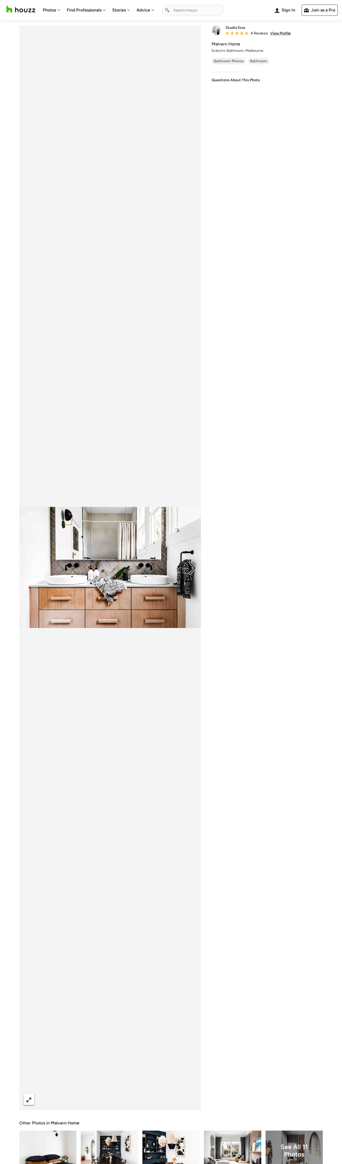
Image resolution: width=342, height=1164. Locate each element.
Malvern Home (65, 1123)
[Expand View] (29, 1099)
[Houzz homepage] (20, 9)
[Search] (167, 10)
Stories (119, 10)
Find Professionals (84, 10)
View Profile (280, 33)
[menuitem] (52, 10)
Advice (143, 10)
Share (100, 1099)
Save (127, 1099)
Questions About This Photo (236, 80)
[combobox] (193, 10)
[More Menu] (191, 1099)
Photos (49, 10)
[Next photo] (192, 567)
